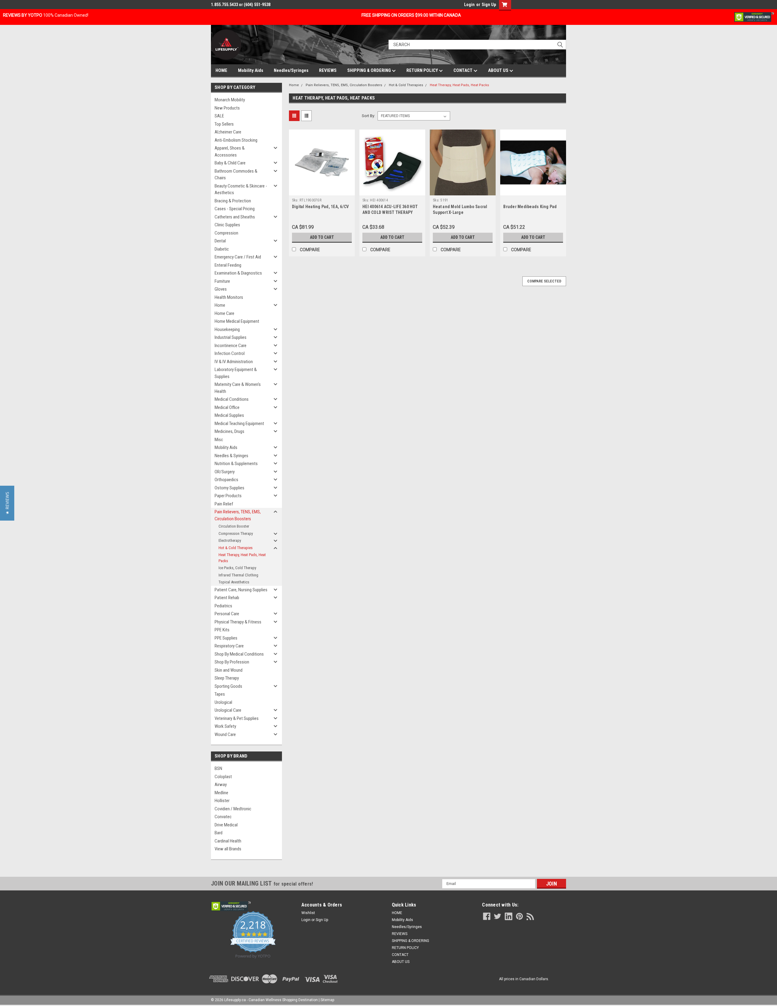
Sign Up (489, 4)
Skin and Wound (229, 670)
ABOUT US (498, 70)
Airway (221, 784)
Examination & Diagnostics (238, 273)
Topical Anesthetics (234, 582)
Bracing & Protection (233, 201)
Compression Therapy (236, 533)
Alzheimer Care (228, 132)
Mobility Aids (250, 70)
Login (469, 4)
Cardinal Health (228, 841)
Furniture (222, 281)
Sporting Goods (228, 686)
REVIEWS (328, 70)
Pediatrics (223, 606)
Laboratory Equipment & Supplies (236, 373)
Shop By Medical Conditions (239, 654)
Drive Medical (226, 825)
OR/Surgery (225, 471)
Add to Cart (322, 237)
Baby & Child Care (230, 163)
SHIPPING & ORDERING (369, 70)
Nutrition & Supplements (236, 463)
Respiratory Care (229, 646)
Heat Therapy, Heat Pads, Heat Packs (242, 557)
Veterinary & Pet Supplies (237, 718)
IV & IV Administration (234, 361)
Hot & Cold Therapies (236, 547)
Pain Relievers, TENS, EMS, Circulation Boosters (238, 515)
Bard (218, 833)
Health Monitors (229, 297)
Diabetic (222, 249)
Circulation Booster (234, 526)
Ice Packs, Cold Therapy (237, 567)
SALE (219, 116)
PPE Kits (222, 630)
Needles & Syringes (231, 455)
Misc (219, 439)
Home (220, 305)
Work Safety (225, 726)
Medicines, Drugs (229, 431)
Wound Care (225, 734)
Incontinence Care (230, 345)
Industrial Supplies (230, 337)
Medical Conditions (232, 399)
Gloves (221, 289)
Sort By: (368, 115)
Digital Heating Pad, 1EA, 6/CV (320, 206)
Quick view (322, 190)
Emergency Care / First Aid (238, 257)
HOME (221, 70)
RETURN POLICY (422, 70)
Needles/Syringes (291, 70)
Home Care (224, 313)
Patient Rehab (227, 597)
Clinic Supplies (227, 225)
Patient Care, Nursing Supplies (241, 589)
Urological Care (228, 710)
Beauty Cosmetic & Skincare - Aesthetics (241, 189)
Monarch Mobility (230, 100)
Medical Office (227, 407)
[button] (7, 503)
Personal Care (227, 613)
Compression (226, 233)
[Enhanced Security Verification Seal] (754, 16)
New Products (227, 108)
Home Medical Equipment (237, 321)
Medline (221, 792)
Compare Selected (544, 281)
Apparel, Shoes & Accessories (230, 151)
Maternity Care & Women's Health (238, 388)
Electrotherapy (230, 540)
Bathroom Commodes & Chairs (236, 174)
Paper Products (228, 495)
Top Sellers (224, 124)
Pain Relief (224, 504)
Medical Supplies (229, 415)
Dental (220, 241)
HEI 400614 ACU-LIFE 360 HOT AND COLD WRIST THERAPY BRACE (390, 212)
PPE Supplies (226, 638)
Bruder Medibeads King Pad (530, 206)
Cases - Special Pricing (235, 208)
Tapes (220, 694)
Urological (223, 702)
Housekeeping (227, 329)
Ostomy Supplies (229, 488)
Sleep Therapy (227, 678)
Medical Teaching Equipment (239, 423)
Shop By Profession (232, 662)
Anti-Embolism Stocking (236, 140)
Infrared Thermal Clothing (238, 575)
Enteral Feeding (228, 265)
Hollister (222, 800)
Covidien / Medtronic (233, 809)
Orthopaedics (226, 479)
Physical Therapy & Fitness (238, 622)
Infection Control (230, 353)
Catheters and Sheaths (235, 217)
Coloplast (223, 776)
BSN (218, 768)
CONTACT (463, 70)
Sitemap (327, 1000)
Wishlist (308, 913)
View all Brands (228, 849)
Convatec (223, 816)
